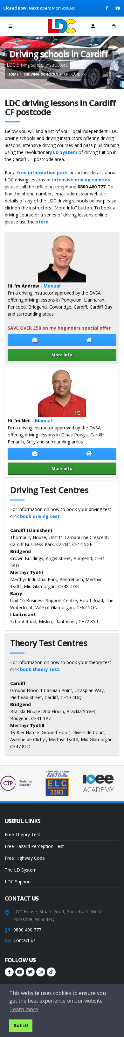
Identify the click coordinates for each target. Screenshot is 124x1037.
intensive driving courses (81, 180)
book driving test (40, 516)
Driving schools (41, 74)
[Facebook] (107, 8)
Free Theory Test (22, 834)
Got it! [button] (20, 1025)
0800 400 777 (27, 930)
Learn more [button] (24, 1009)
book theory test (39, 669)
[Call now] (31, 26)
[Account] (93, 26)
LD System (65, 152)
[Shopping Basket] (113, 26)
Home (12, 74)
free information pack (42, 173)
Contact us (24, 940)
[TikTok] (51, 972)
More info (62, 355)
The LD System (21, 870)
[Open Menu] (10, 26)
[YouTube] (118, 8)
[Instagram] (40, 972)
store (42, 222)
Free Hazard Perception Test (34, 846)
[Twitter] (30, 972)
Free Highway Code (25, 858)
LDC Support (18, 882)
